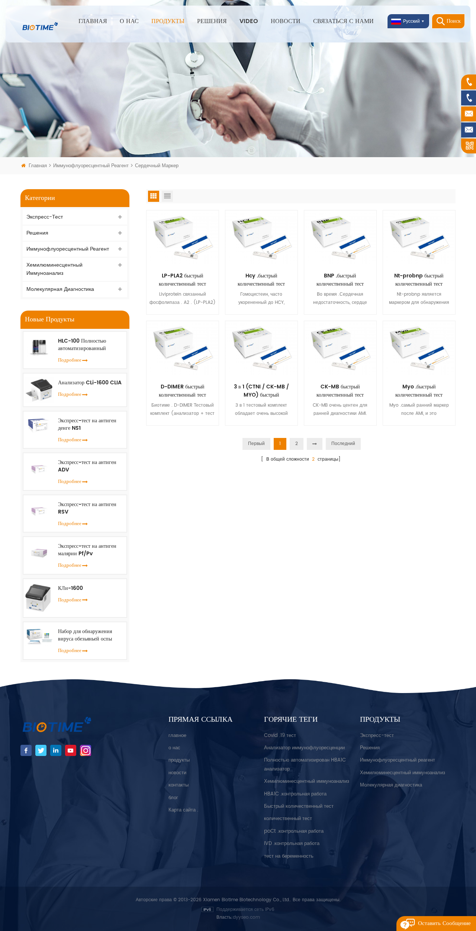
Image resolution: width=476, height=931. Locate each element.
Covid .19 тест (280, 736)
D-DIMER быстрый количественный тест (182, 391)
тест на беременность (288, 856)
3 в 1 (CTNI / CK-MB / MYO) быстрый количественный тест (261, 391)
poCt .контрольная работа (294, 831)
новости (177, 773)
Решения (212, 21)
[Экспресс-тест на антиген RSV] (38, 510)
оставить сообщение (444, 923)
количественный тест (288, 819)
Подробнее (69, 360)
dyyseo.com (246, 917)
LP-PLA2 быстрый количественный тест (182, 280)
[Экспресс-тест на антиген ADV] (38, 468)
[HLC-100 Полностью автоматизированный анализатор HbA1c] (38, 347)
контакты (178, 785)
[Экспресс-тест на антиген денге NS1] (38, 424)
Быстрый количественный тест (299, 806)
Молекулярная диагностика (60, 289)
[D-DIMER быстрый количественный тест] (183, 348)
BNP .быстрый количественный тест (340, 280)
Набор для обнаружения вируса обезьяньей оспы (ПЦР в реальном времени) (89, 635)
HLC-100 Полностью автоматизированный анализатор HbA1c (82, 344)
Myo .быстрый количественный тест (419, 391)
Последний (343, 443)
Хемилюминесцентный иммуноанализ (54, 269)
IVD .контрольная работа (291, 844)
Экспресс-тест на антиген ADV (87, 466)
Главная (92, 21)
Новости (285, 21)
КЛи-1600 (70, 588)
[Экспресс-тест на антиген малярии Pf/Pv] (38, 551)
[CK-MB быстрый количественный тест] (340, 348)
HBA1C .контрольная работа (295, 794)
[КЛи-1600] (38, 598)
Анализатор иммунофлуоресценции (304, 748)
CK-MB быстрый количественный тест (340, 391)
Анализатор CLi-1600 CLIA (90, 383)
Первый (256, 443)
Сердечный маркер (156, 166)
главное (177, 736)
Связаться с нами (343, 21)
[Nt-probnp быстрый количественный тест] (419, 237)
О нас (129, 21)
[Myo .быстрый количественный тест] (419, 348)
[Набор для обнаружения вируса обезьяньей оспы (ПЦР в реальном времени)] (38, 636)
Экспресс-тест (44, 217)
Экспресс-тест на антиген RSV (87, 508)
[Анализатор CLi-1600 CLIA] (38, 389)
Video (248, 21)
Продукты (167, 21)
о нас (174, 748)
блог (173, 798)
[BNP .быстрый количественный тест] (340, 237)
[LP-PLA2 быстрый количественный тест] (183, 237)
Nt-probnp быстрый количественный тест (419, 280)
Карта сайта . (183, 810)
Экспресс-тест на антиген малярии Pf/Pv (87, 550)
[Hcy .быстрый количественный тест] (261, 237)
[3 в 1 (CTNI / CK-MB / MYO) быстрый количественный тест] (261, 348)
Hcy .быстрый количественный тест (261, 280)
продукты (179, 760)
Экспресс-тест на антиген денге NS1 (87, 424)
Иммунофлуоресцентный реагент (91, 166)
